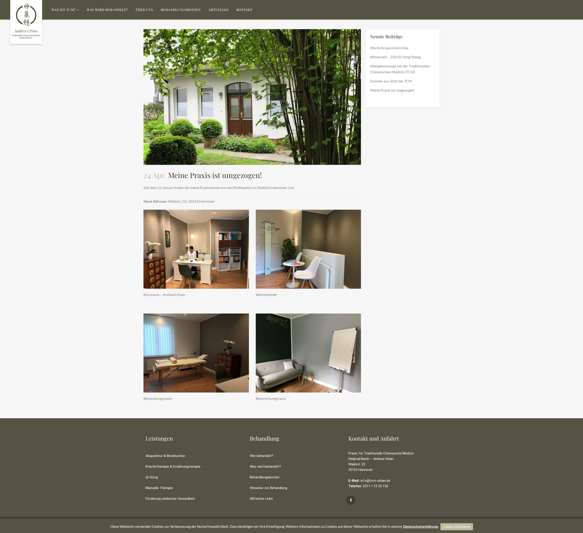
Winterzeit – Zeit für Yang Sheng (395, 57)
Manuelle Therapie (159, 488)
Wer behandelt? (261, 456)
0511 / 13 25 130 (375, 486)
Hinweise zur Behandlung (268, 488)
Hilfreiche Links (261, 499)
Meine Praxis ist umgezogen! (392, 90)
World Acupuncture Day (389, 48)
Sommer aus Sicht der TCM (391, 81)
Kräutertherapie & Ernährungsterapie (173, 466)
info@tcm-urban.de (375, 481)
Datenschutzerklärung (420, 526)
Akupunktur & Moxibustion (165, 456)
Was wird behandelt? (265, 466)
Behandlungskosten (264, 477)
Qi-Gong (152, 477)
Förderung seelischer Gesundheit (170, 499)
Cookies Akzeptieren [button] (456, 526)
